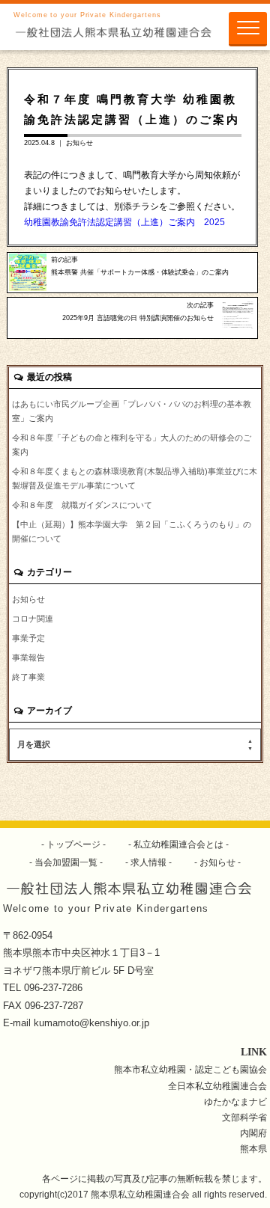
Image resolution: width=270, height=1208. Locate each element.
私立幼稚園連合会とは (178, 844)
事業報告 (28, 657)
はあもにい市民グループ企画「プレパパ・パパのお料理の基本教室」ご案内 (131, 411)
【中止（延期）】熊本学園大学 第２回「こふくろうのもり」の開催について (131, 531)
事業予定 (28, 638)
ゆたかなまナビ (235, 1101)
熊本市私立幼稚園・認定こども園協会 (190, 1069)
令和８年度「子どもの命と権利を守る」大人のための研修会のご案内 (131, 444)
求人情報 (148, 862)
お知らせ (79, 143)
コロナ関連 (32, 618)
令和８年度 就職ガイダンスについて (82, 504)
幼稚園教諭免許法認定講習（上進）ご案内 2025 (124, 222)
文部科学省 (244, 1117)
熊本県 (253, 1148)
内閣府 (253, 1133)
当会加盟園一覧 (66, 862)
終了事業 (28, 676)
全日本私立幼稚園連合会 (217, 1086)
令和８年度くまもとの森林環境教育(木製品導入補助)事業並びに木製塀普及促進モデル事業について (134, 478)
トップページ (73, 844)
